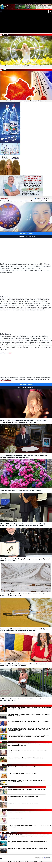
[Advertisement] (26, 23)
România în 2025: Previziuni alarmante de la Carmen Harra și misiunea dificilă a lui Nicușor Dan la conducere (24, 664)
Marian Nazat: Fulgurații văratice (16, 818)
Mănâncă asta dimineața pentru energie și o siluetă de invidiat (24, 766)
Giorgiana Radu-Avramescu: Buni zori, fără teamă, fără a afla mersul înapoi (26, 789)
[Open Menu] (1, 11)
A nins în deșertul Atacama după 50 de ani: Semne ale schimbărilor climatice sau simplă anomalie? (22, 594)
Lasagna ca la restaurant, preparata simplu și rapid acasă (22, 773)
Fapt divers (5, 198)
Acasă (1, 198)
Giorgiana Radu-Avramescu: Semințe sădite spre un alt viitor (23, 796)
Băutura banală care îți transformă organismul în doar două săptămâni (26, 757)
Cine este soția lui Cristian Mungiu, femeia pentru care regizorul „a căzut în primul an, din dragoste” (25, 559)
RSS (30, 3)
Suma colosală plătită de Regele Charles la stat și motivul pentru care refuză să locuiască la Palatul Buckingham (23, 456)
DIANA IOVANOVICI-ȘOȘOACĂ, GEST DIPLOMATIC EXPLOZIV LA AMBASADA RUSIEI (28, 848)
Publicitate (35, 3)
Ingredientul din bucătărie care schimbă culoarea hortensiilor (21, 490)
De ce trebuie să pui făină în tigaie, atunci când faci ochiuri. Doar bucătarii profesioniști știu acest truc (26, 781)
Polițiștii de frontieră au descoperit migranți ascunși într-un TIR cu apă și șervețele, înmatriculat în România (29, 715)
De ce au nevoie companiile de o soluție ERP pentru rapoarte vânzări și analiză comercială (27, 842)
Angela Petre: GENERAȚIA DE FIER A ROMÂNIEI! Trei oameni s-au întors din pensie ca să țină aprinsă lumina (29, 826)
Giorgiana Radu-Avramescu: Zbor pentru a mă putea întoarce (23, 803)
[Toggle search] (50, 11)
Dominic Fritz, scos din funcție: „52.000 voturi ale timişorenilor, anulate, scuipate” (28, 721)
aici (10, 353)
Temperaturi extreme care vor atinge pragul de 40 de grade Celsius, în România (26, 100)
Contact (49, 3)
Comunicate (43, 3)
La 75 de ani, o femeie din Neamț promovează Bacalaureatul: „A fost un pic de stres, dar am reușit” (25, 699)
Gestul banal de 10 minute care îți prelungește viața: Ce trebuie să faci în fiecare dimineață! (28, 751)
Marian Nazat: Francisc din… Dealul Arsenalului (19, 812)
